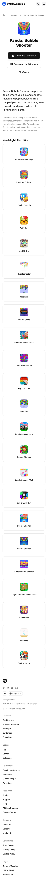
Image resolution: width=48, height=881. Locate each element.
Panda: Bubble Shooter (34, 15)
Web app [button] (7, 728)
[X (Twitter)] (4, 688)
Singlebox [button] (7, 737)
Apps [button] (5, 749)
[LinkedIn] (8, 688)
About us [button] (7, 824)
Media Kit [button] (7, 833)
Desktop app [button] (8, 720)
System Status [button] (9, 812)
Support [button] (6, 799)
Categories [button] (8, 758)
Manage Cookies (9, 700)
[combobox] (15, 693)
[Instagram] (16, 688)
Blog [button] (5, 804)
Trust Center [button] (8, 845)
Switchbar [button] (7, 733)
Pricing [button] (6, 795)
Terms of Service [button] (10, 866)
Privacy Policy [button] (9, 849)
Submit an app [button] (9, 779)
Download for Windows (26, 64)
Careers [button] (6, 829)
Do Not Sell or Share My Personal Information (20, 704)
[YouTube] (12, 688)
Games (14, 15)
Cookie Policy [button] (9, 854)
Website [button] (25, 72)
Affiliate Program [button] (10, 808)
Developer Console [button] (11, 770)
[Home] (13, 4)
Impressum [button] (8, 874)
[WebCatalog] (5, 681)
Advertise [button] (7, 783)
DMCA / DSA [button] (8, 870)
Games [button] (6, 753)
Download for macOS (26, 55)
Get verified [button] (8, 774)
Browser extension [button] (11, 724)
